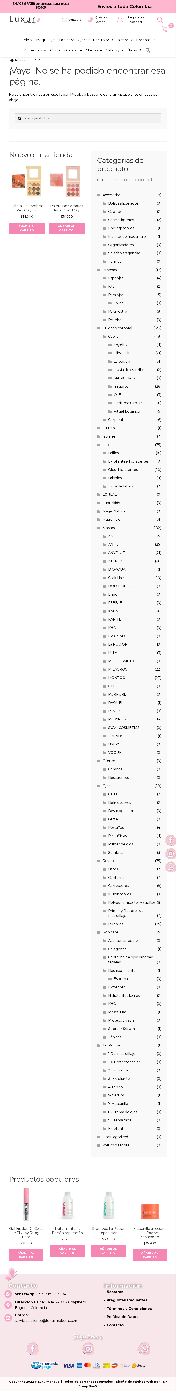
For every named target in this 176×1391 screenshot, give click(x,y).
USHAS (114, 744)
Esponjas (115, 278)
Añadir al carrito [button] (27, 228)
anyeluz (121, 345)
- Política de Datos (121, 1317)
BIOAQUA (116, 569)
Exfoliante (117, 987)
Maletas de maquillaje (127, 236)
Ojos (81, 40)
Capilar (114, 336)
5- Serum (116, 1095)
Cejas (112, 794)
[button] (160, 20)
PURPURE (117, 694)
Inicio (27, 40)
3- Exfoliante (119, 1079)
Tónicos (114, 1037)
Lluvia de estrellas (129, 370)
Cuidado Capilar (64, 50)
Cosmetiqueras (121, 220)
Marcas (92, 50)
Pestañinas (117, 836)
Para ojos (115, 295)
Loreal (119, 303)
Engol (113, 594)
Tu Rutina (111, 1045)
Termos (114, 261)
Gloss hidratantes (123, 470)
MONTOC (116, 678)
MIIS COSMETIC (121, 661)
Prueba (114, 320)
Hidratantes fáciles (124, 996)
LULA (112, 653)
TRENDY (115, 736)
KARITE (114, 619)
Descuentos (118, 778)
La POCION (118, 644)
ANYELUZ (116, 553)
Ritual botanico (127, 411)
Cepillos (114, 212)
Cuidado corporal (117, 328)
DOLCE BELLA (120, 586)
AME (112, 536)
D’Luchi (109, 428)
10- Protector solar (124, 1062)
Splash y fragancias (124, 253)
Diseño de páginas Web (135, 1381)
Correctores (118, 886)
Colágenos (117, 949)
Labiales (115, 478)
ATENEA (115, 561)
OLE (117, 395)
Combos (115, 769)
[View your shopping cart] (164, 29)
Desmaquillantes (122, 971)
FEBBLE (115, 603)
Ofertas (109, 761)
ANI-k (113, 544)
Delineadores (119, 803)
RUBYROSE (118, 719)
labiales (109, 436)
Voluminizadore (116, 1145)
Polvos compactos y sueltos (131, 902)
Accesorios (33, 50)
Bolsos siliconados (123, 203)
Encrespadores (121, 228)
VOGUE (114, 753)
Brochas (143, 40)
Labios (64, 40)
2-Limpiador (118, 1070)
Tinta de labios (120, 486)
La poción (122, 361)
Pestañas (116, 828)
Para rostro (117, 311)
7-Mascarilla (118, 1104)
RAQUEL (115, 703)
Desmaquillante (122, 811)
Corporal (115, 420)
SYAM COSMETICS (124, 728)
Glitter (113, 819)
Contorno (116, 878)
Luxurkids (111, 503)
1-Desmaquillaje (121, 1054)
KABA (113, 611)
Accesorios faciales (123, 941)
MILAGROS (117, 669)
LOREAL (110, 494)
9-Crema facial (120, 1120)
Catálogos (114, 50)
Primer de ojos (120, 844)
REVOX (114, 711)
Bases (113, 869)
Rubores (115, 924)
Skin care (120, 40)
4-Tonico (115, 1087)
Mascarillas (117, 1012)
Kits (111, 286)
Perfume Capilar (128, 403)
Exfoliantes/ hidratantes (128, 461)
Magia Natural (115, 511)
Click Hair (122, 353)
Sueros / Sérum (121, 1029)
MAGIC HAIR (124, 378)
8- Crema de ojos (122, 1112)
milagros (121, 386)
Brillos (113, 453)
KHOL (113, 628)
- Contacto (114, 1325)
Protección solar (122, 1020)
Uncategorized (115, 1137)
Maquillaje (45, 40)
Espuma (121, 979)
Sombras (115, 853)
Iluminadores (119, 894)
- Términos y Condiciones (128, 1309)
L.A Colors (116, 636)
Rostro (99, 40)
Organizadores (121, 245)
